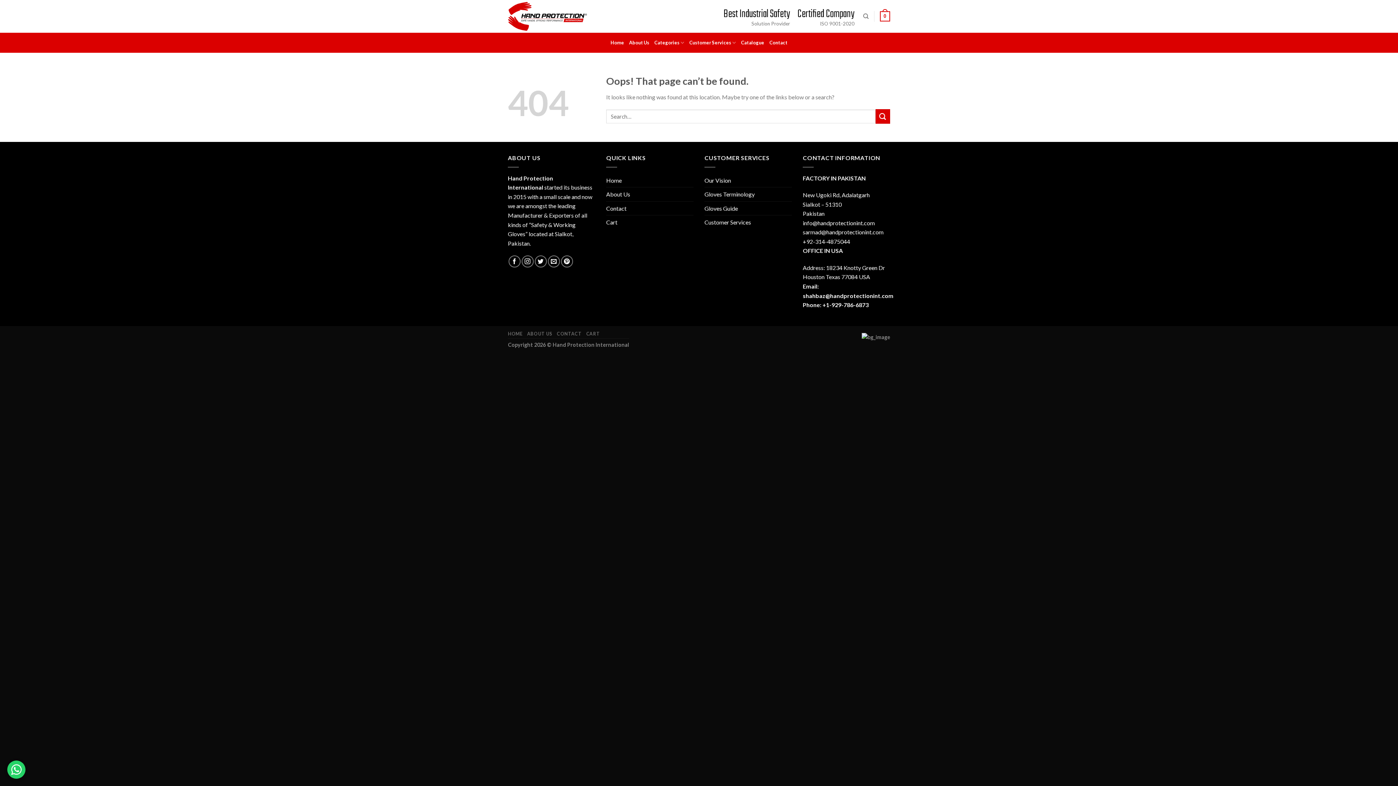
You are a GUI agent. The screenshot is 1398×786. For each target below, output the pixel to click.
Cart (611, 222)
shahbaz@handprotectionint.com (848, 295)
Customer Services (710, 42)
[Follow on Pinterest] (567, 261)
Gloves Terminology (729, 194)
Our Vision (717, 180)
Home (617, 42)
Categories (666, 42)
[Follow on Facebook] (515, 261)
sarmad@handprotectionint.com (843, 232)
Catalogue (752, 42)
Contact (778, 42)
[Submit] (883, 116)
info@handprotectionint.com (839, 222)
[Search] (866, 16)
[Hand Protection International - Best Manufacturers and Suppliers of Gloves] (547, 16)
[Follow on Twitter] (541, 261)
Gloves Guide (721, 208)
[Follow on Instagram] (528, 261)
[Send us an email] (554, 261)
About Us (639, 42)
